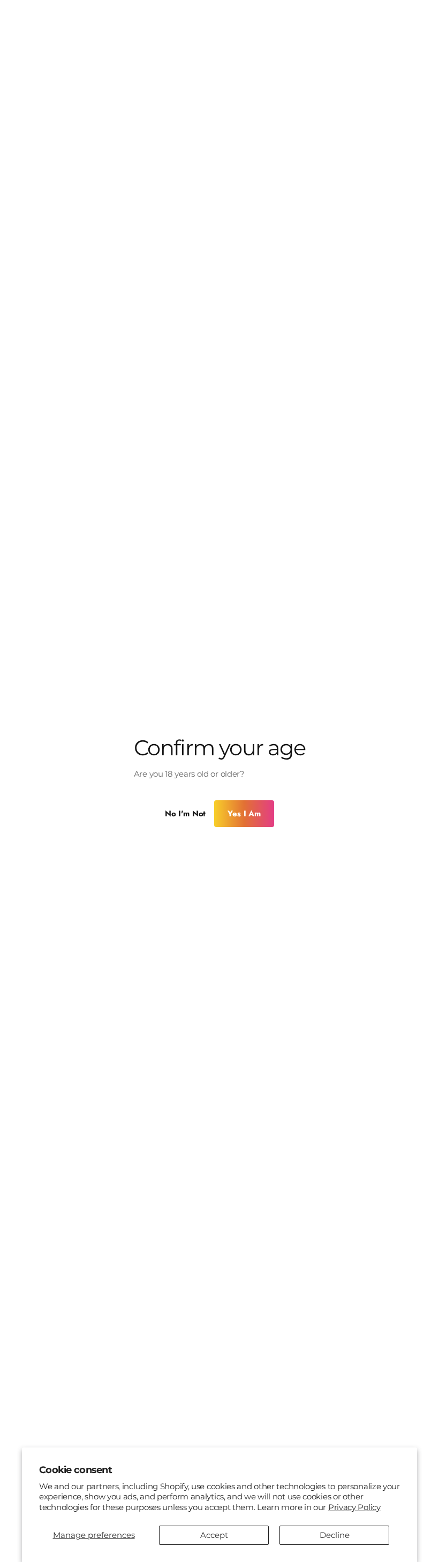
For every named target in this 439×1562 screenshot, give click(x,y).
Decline (335, 1535)
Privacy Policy (354, 1507)
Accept (214, 1535)
